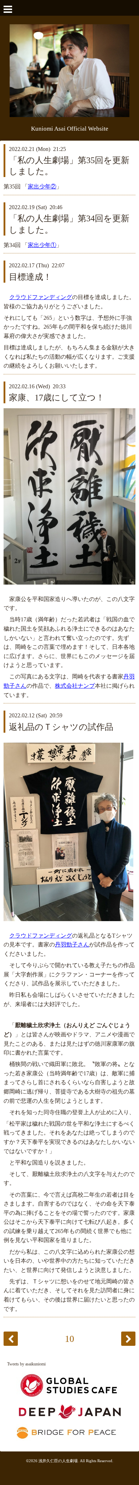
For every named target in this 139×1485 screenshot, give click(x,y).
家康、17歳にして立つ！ (56, 397)
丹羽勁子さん (72, 944)
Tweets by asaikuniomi (26, 1364)
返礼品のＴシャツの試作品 (61, 727)
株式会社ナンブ (75, 686)
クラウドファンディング (40, 297)
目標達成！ (30, 277)
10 (69, 1339)
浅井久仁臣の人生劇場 (58, 1461)
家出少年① (42, 245)
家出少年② (42, 186)
